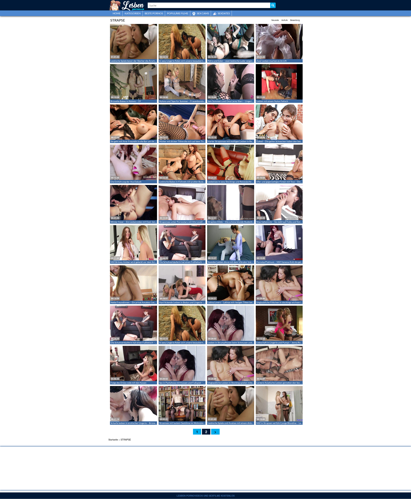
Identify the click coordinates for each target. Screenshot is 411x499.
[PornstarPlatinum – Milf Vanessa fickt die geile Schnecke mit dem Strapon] (279, 242)
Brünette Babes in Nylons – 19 (126, 101)
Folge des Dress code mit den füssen (128, 382)
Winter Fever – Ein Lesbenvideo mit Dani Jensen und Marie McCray (144, 221)
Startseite (113, 439)
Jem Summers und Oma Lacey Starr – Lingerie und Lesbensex (238, 101)
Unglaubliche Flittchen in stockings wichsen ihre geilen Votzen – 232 (290, 302)
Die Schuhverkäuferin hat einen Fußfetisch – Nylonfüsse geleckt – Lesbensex (149, 342)
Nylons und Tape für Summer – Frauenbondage (182, 101)
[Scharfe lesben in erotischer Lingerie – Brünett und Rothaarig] (133, 403)
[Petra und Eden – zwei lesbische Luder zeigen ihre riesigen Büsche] (230, 41)
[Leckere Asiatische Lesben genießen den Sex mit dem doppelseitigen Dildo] (279, 363)
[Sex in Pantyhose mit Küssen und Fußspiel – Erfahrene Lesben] (182, 363)
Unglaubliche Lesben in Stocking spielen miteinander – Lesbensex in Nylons (245, 382)
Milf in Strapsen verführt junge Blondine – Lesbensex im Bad (286, 423)
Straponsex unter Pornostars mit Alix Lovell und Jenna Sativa (189, 221)
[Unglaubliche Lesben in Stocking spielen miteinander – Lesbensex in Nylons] (230, 363)
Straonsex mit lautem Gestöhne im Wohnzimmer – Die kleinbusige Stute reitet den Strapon (204, 423)
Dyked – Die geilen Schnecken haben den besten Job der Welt (286, 141)
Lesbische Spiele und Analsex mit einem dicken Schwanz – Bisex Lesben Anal (245, 423)
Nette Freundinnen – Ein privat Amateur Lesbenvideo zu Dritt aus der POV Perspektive (154, 302)
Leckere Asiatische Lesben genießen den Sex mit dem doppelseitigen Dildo (293, 382)
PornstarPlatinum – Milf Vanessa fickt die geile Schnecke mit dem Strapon (293, 262)
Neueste (275, 20)
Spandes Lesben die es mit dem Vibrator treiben (231, 262)
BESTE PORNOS (154, 13)
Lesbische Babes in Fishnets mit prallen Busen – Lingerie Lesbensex (192, 181)
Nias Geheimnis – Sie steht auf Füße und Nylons (280, 221)
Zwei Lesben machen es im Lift (271, 60)
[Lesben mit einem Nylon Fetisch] (279, 81)
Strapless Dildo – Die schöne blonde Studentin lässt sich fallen (238, 221)
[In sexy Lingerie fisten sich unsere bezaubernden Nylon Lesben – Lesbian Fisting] (182, 41)
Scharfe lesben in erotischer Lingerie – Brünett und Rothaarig (141, 423)
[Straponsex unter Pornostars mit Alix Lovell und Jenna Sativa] (182, 202)
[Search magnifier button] (273, 5)
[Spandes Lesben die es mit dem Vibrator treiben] (230, 242)
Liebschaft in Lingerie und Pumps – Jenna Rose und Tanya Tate (287, 342)
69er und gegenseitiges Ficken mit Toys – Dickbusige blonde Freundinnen (292, 181)
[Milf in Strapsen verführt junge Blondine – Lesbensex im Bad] (279, 403)
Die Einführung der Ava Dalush (126, 181)
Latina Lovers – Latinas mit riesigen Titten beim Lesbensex (236, 302)
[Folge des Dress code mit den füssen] (133, 363)
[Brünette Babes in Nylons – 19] (133, 81)
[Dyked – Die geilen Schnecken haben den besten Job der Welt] (279, 122)
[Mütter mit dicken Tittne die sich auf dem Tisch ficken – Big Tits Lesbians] (182, 122)
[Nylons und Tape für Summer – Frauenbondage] (182, 81)
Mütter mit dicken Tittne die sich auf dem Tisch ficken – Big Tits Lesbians (195, 141)
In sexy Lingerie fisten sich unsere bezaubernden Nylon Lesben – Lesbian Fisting (198, 60)
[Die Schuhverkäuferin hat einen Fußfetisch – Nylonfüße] (182, 242)
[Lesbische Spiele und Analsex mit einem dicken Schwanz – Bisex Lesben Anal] (230, 403)
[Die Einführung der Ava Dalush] (133, 162)
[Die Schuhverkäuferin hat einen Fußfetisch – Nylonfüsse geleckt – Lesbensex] (133, 323)
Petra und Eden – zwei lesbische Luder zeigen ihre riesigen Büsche (240, 60)
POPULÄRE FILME (177, 13)
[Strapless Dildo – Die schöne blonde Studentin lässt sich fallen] (230, 202)
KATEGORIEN (133, 13)
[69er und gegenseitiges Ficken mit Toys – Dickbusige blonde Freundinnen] (279, 162)
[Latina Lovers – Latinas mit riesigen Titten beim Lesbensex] (230, 283)
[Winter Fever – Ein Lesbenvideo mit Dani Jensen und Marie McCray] (133, 202)
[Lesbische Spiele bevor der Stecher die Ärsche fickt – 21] (133, 41)
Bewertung (295, 20)
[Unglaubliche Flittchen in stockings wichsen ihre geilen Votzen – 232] (279, 283)
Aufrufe (284, 20)
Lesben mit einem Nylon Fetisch (272, 101)
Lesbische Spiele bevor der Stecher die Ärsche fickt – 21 (138, 60)
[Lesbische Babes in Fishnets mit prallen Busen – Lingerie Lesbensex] (182, 162)
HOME (117, 13)
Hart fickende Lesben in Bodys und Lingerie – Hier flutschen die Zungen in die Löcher (201, 302)
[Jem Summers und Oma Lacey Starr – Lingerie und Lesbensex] (230, 81)
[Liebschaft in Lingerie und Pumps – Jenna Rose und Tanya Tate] (279, 323)
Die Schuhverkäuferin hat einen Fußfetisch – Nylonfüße (187, 262)
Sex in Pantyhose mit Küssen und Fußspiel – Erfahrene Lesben (190, 382)
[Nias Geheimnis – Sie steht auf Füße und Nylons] (279, 202)
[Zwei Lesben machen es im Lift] (279, 41)
